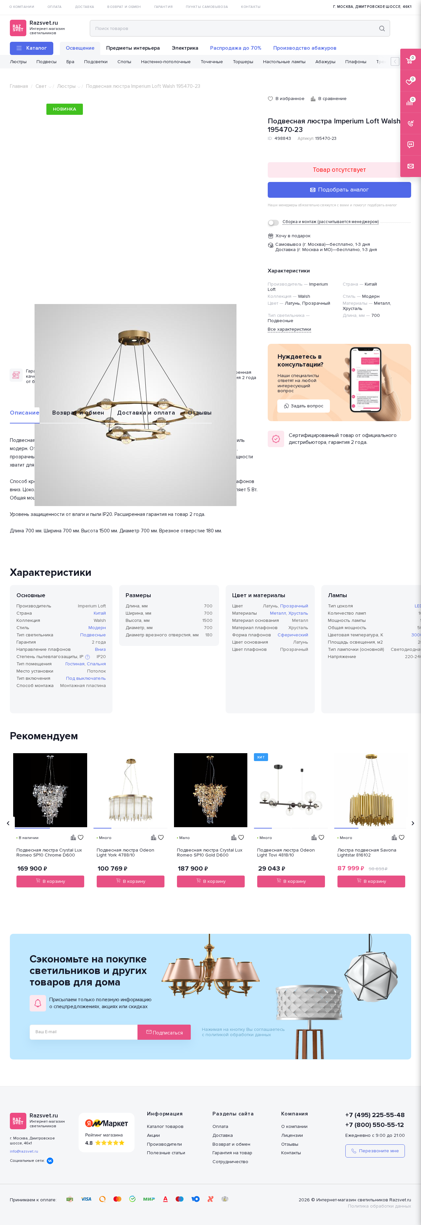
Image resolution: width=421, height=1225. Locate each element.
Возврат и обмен (78, 412)
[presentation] (8, 823)
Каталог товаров (165, 1126)
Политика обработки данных (379, 1206)
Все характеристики (289, 329)
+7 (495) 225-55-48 (375, 1115)
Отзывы (200, 412)
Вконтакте (50, 1161)
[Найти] (382, 28)
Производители (164, 1144)
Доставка (222, 1135)
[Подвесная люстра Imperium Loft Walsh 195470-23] (135, 405)
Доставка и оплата (146, 412)
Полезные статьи (166, 1153)
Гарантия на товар (232, 1153)
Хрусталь (298, 613)
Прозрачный (294, 606)
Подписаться (167, 1033)
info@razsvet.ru (24, 1151)
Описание (24, 412)
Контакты (291, 1153)
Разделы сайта (233, 1113)
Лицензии (292, 1135)
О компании (294, 1126)
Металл (278, 613)
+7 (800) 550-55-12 (374, 1125)
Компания (294, 1113)
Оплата (220, 1126)
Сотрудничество (230, 1161)
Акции (153, 1135)
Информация (165, 1113)
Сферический (293, 635)
